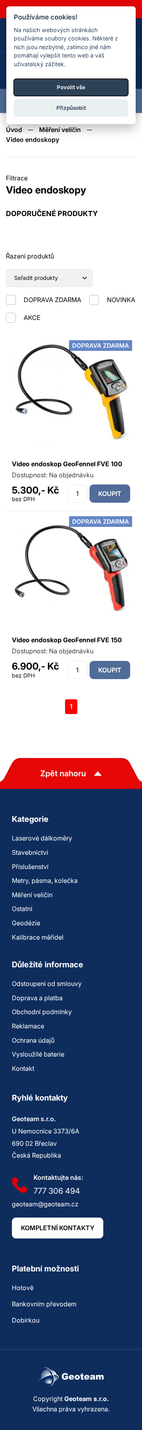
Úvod (14, 130)
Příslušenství (30, 867)
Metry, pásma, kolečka (45, 880)
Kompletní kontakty (57, 1228)
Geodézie (26, 923)
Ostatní (22, 909)
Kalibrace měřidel (38, 937)
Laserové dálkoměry (42, 838)
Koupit (109, 494)
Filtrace (17, 178)
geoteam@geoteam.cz (45, 1204)
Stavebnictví (30, 852)
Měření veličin (60, 130)
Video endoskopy (32, 140)
